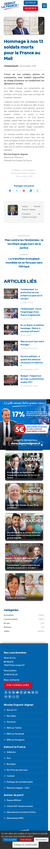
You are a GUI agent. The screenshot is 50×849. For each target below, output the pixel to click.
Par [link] (23, 173)
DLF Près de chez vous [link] (17, 770)
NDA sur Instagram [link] (15, 740)
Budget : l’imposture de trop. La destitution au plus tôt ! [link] (32, 379)
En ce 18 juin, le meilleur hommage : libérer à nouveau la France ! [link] (32, 328)
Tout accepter (10, 839)
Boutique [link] (11, 764)
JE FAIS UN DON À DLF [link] (25, 820)
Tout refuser (25, 839)
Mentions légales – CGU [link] (18, 788)
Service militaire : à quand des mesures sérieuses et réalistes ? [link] (32, 361)
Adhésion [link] (11, 752)
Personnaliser (41, 839)
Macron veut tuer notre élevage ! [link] (32, 343)
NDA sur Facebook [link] (15, 734)
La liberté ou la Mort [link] (16, 598)
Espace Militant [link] (14, 800)
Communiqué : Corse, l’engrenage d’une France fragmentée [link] (31, 311)
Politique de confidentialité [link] (20, 782)
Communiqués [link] (11, 66)
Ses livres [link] (11, 722)
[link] (44, 5)
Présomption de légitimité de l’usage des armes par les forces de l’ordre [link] (23, 475)
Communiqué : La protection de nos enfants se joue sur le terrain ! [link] (31, 294)
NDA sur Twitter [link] (14, 728)
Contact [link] (11, 776)
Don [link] (9, 758)
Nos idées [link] (11, 716)
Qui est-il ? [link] (12, 710)
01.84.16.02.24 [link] (11, 674)
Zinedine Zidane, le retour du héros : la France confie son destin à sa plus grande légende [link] (24, 535)
